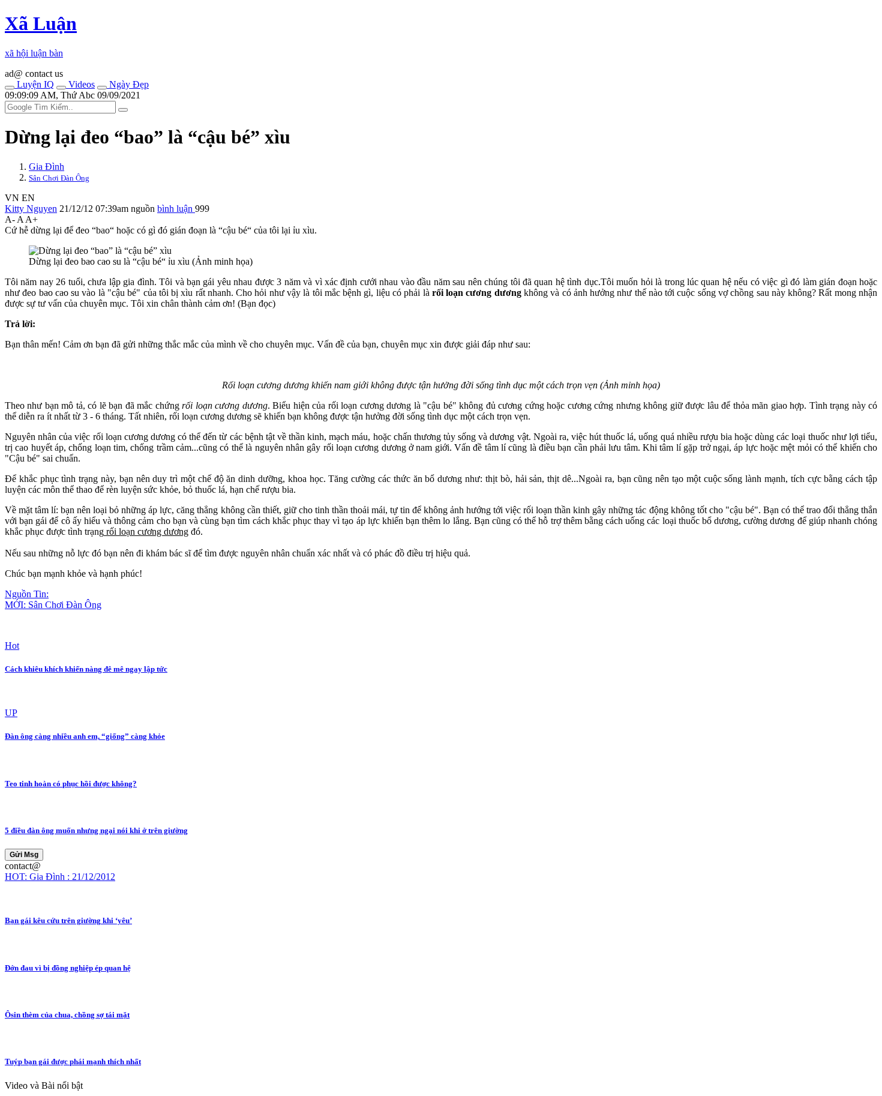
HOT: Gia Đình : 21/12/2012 (60, 877)
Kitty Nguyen (31, 208)
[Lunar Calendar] (102, 87)
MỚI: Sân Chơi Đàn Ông (53, 605)
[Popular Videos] (61, 87)
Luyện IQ (34, 84)
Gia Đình (46, 166)
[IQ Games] (9, 87)
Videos (80, 84)
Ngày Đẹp (128, 84)
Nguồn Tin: (27, 594)
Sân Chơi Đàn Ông (59, 177)
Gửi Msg (24, 855)
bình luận (176, 208)
